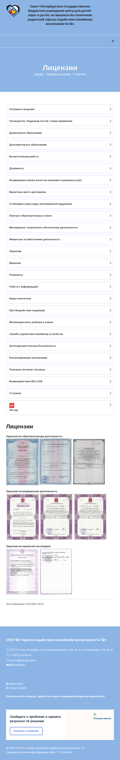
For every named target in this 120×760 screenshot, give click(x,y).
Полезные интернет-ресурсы (27, 369)
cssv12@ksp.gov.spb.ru (23, 660)
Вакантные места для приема (27, 192)
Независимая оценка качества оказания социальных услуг (45, 180)
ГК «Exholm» (65, 752)
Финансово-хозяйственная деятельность (34, 239)
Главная (38, 74)
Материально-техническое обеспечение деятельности (43, 227)
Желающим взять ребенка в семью (31, 322)
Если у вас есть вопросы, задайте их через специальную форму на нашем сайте (55, 696)
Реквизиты (16, 274)
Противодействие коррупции (27, 310)
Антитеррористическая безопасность (32, 345)
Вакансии (15, 263)
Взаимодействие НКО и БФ (25, 381)
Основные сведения (59, 74)
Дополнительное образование (28, 144)
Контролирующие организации (28, 357)
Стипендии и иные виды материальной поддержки (40, 203)
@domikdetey (17, 664)
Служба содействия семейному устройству (36, 334)
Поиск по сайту (17, 688)
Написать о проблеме (26, 731)
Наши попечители (20, 298)
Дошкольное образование (25, 132)
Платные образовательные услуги (30, 215)
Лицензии (15, 251)
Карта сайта (16, 683)
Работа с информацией (23, 286)
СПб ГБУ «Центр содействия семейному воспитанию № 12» (50, 748)
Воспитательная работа (24, 156)
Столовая (15, 393)
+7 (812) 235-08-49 (20, 655)
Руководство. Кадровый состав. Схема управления (40, 121)
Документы (16, 168)
